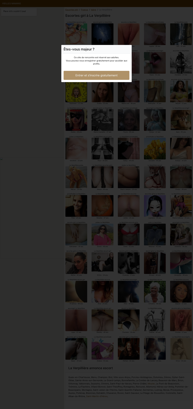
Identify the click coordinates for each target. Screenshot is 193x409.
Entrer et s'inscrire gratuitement (96, 75)
